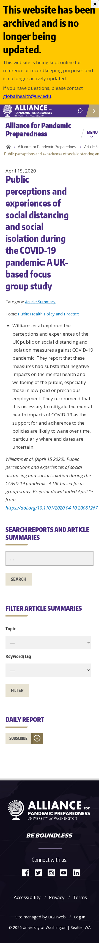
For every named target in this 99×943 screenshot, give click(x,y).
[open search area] (79, 111)
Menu (92, 132)
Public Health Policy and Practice (48, 314)
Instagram (53, 872)
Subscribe (18, 738)
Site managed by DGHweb (40, 917)
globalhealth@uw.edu (27, 96)
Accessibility (27, 897)
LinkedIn (78, 872)
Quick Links (92, 111)
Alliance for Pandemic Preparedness (47, 146)
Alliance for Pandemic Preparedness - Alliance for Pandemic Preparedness (41, 111)
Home (7, 146)
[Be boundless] (49, 836)
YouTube (66, 872)
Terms (80, 897)
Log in (79, 917)
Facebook (28, 872)
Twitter (40, 872)
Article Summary (40, 301)
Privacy (57, 897)
